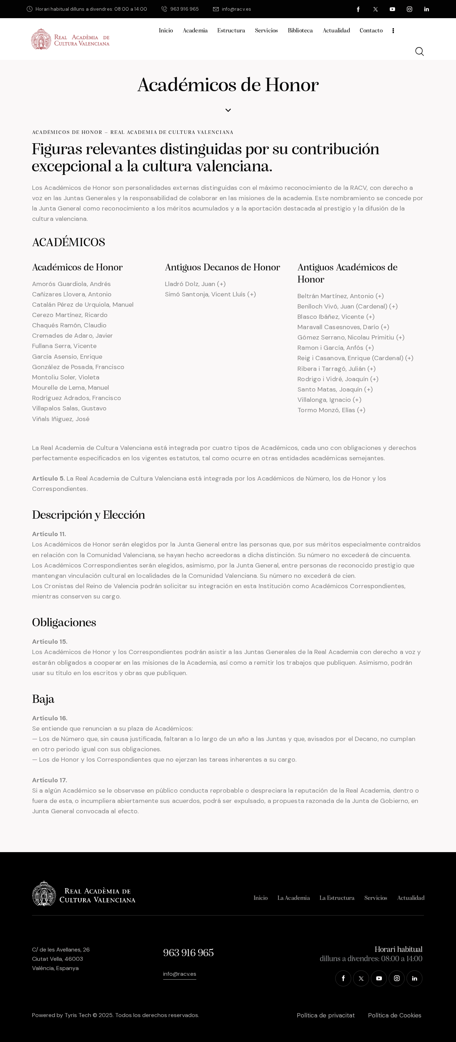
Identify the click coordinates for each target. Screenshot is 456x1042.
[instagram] (409, 9)
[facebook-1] (358, 9)
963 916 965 (188, 953)
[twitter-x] (375, 9)
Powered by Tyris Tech (61, 1015)
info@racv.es (179, 974)
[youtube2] (392, 9)
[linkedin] (427, 9)
